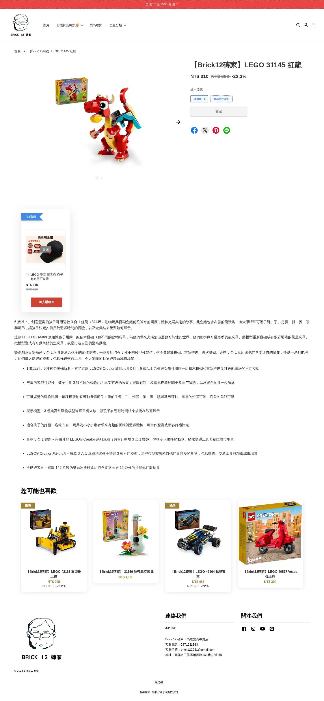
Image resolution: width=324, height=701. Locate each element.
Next (177, 122)
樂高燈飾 (96, 25)
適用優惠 (196, 89)
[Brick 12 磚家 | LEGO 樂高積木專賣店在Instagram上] (253, 631)
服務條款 (145, 692)
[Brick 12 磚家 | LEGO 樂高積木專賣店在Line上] (272, 631)
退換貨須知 (171, 692)
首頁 (46, 25)
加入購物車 (46, 302)
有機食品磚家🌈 (68, 25)
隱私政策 (157, 692)
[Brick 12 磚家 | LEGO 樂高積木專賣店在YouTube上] (262, 631)
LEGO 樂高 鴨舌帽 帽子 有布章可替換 (46, 277)
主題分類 (116, 25)
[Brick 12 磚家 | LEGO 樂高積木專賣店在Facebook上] (244, 631)
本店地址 (170, 627)
